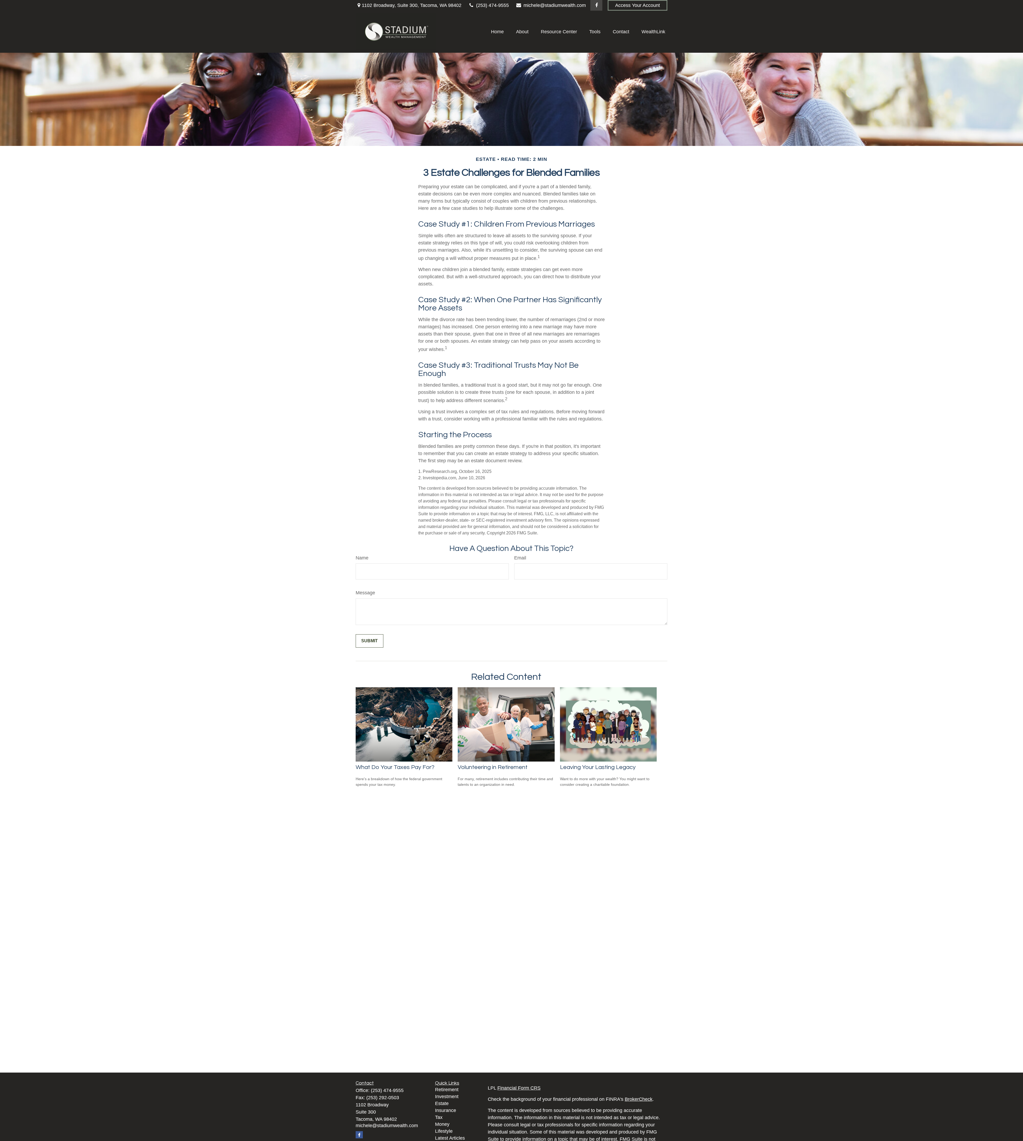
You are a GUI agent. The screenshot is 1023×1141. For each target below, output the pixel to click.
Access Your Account (637, 5)
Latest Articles (450, 1138)
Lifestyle (444, 1131)
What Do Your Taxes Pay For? (395, 767)
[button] (497, 32)
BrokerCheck (638, 1099)
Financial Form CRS (519, 1088)
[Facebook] (596, 5)
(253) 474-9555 (492, 5)
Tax (439, 1117)
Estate (442, 1103)
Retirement (446, 1089)
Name (362, 558)
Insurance (445, 1110)
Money (442, 1124)
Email (520, 558)
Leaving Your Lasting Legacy (598, 767)
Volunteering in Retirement (492, 767)
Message (365, 592)
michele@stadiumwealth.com (554, 5)
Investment (446, 1096)
